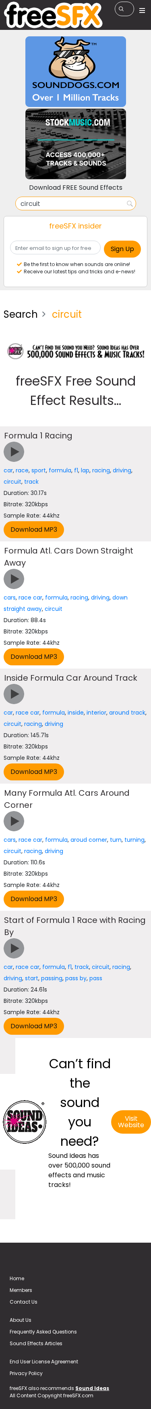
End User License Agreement (44, 1361)
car (8, 470)
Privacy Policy (26, 1373)
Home (17, 1278)
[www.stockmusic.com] (75, 143)
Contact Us (23, 1301)
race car (30, 597)
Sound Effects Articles (36, 1343)
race (22, 470)
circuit (12, 482)
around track (127, 713)
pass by (76, 978)
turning (134, 840)
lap (85, 470)
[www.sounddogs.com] (75, 71)
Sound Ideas (92, 1388)
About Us (20, 1320)
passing (51, 978)
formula (60, 470)
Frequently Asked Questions (43, 1331)
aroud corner (88, 840)
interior (96, 713)
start (31, 978)
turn (116, 840)
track (31, 482)
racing (101, 470)
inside (76, 713)
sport (38, 470)
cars (10, 597)
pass (95, 978)
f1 (76, 470)
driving (122, 470)
